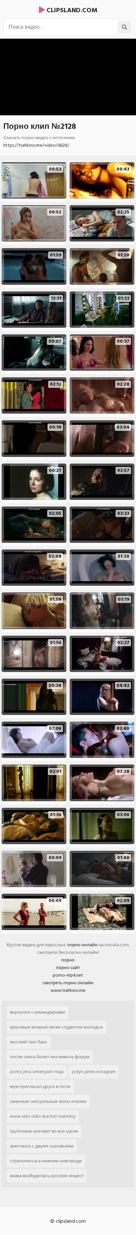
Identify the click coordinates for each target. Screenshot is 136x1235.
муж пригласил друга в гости (40, 1086)
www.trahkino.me (68, 990)
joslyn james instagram (94, 1071)
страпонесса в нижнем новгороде (46, 1161)
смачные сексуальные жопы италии (48, 1101)
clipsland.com (71, 10)
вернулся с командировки (37, 1012)
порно (68, 960)
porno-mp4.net (68, 975)
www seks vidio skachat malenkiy (43, 1116)
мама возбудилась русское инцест (47, 1175)
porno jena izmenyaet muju (37, 1071)
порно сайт (68, 967)
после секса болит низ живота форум (49, 1057)
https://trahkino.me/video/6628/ (36, 145)
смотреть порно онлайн (68, 983)
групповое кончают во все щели (44, 1131)
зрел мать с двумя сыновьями (42, 1146)
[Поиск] (124, 27)
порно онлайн (82, 945)
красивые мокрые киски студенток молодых (56, 1027)
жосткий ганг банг (28, 1042)
